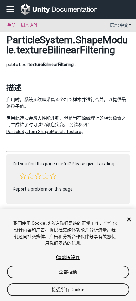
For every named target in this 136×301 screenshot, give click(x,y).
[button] (23, 176)
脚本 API (29, 25)
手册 (11, 25)
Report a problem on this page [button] (43, 189)
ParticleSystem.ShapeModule (67, 45)
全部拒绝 (68, 271)
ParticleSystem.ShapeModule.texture (43, 131)
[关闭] (129, 219)
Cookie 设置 (68, 257)
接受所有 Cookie (68, 289)
